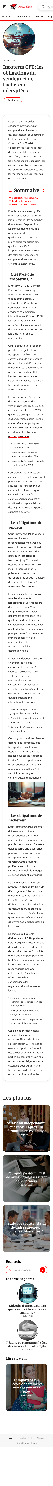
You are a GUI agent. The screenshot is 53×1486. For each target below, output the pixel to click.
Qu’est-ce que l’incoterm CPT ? (25, 197)
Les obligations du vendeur (23, 201)
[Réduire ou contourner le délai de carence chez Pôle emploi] (28, 1330)
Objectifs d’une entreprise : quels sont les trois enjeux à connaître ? (27, 1308)
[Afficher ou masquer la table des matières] (42, 190)
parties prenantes (18, 436)
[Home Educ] (21, 6)
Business (13, 100)
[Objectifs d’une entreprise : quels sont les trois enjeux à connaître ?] (28, 1293)
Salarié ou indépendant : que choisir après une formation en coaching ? (26, 1126)
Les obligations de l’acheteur (24, 204)
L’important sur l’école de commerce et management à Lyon (27, 1385)
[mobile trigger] (5, 6)
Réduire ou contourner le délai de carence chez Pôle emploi (27, 1344)
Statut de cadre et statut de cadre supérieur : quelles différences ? (26, 1227)
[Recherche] (43, 6)
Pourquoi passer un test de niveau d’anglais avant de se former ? (26, 1177)
